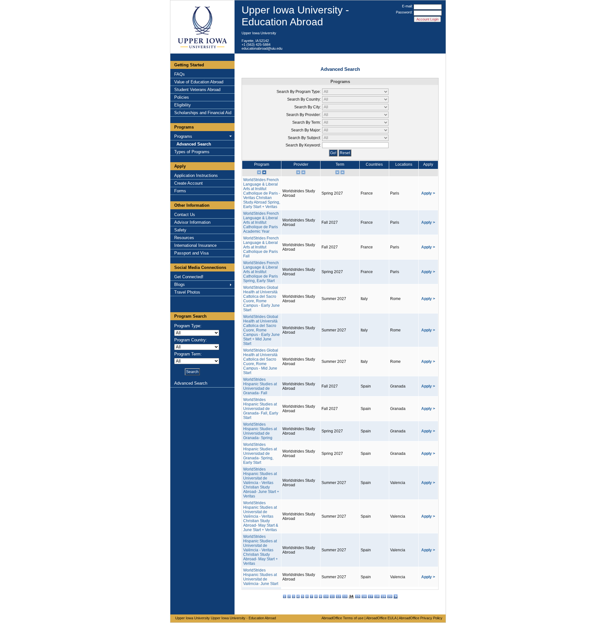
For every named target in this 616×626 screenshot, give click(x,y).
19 (383, 596)
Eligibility (182, 105)
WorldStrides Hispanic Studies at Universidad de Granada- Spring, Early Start (260, 453)
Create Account (188, 183)
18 (377, 596)
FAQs (179, 74)
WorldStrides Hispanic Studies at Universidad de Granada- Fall (260, 386)
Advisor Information (192, 222)
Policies (181, 97)
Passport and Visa (191, 253)
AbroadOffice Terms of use (342, 618)
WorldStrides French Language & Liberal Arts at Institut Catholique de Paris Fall (261, 247)
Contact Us (184, 214)
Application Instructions (196, 175)
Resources (184, 237)
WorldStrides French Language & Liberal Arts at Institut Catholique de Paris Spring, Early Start (261, 272)
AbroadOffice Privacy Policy (420, 618)
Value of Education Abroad (198, 81)
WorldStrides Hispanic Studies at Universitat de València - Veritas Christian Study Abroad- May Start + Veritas (260, 550)
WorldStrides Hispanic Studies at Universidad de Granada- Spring (260, 431)
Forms (180, 190)
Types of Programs (192, 151)
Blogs (179, 284)
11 (332, 596)
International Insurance (195, 245)
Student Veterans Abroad (197, 89)
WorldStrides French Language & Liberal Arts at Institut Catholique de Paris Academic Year (261, 222)
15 (358, 596)
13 (345, 596)
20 (390, 596)
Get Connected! (188, 276)
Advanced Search (193, 144)
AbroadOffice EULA (381, 618)
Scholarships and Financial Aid (202, 112)
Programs (183, 136)
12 (338, 596)
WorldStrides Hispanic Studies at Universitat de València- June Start (260, 577)
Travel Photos (187, 292)
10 (326, 596)
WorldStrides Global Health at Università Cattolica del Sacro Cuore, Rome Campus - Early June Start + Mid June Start (261, 330)
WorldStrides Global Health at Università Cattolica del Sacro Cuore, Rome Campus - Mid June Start (260, 361)
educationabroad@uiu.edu (262, 48)
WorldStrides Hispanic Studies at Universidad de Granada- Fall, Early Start (260, 408)
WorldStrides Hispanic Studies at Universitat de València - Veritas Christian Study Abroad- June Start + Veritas (261, 482)
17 (370, 596)
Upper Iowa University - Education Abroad (295, 16)
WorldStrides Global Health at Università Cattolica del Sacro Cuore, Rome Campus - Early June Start (261, 298)
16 (364, 596)
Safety (180, 230)
